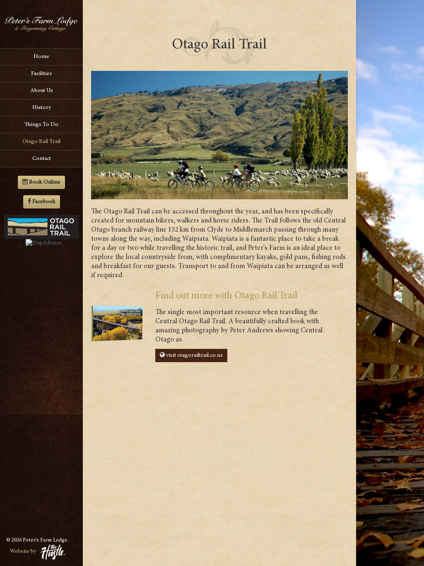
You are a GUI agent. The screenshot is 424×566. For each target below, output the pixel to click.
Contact (41, 159)
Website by (23, 551)
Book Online (44, 182)
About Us (41, 91)
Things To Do (41, 125)
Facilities (41, 74)
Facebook (43, 202)
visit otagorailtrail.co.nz (194, 355)
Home (41, 57)
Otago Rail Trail (41, 142)
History (41, 108)
